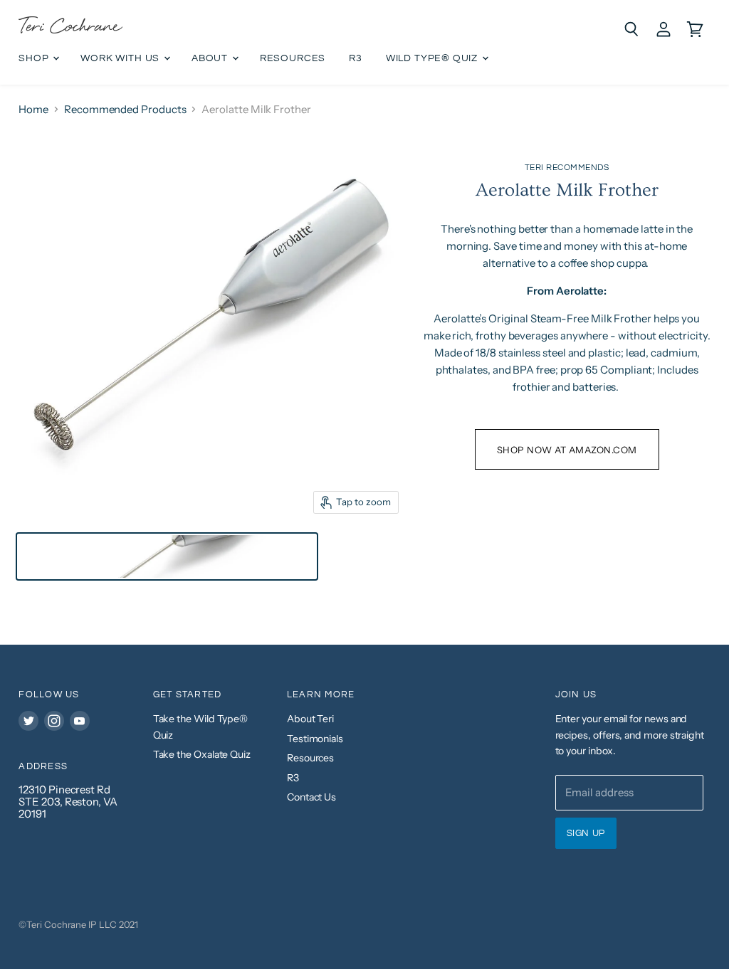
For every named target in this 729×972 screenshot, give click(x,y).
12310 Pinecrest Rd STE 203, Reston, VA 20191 (68, 802)
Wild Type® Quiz (433, 58)
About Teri (310, 718)
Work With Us (121, 58)
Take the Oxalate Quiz (202, 754)
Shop (35, 58)
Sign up (586, 833)
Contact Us (311, 797)
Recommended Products (125, 109)
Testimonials (315, 738)
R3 (355, 58)
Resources (292, 58)
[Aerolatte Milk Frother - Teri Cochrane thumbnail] (167, 556)
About (211, 58)
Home (33, 109)
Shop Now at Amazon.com (567, 449)
